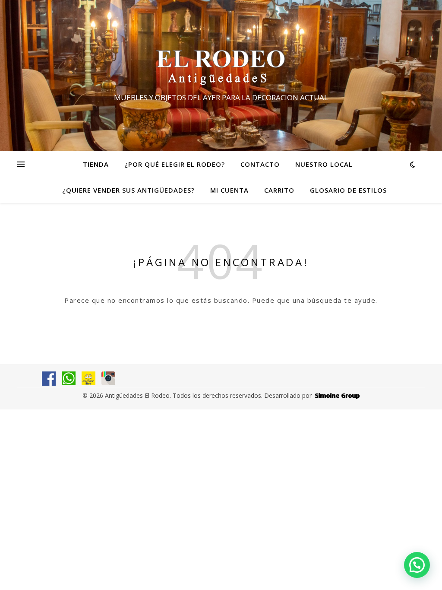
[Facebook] (49, 378)
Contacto (260, 164)
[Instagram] (108, 378)
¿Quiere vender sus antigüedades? (128, 190)
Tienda (96, 164)
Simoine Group (337, 395)
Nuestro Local (324, 164)
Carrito (279, 190)
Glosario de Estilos (348, 190)
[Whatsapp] (68, 378)
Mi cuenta (229, 190)
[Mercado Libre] (88, 378)
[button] (417, 565)
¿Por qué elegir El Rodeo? (174, 164)
